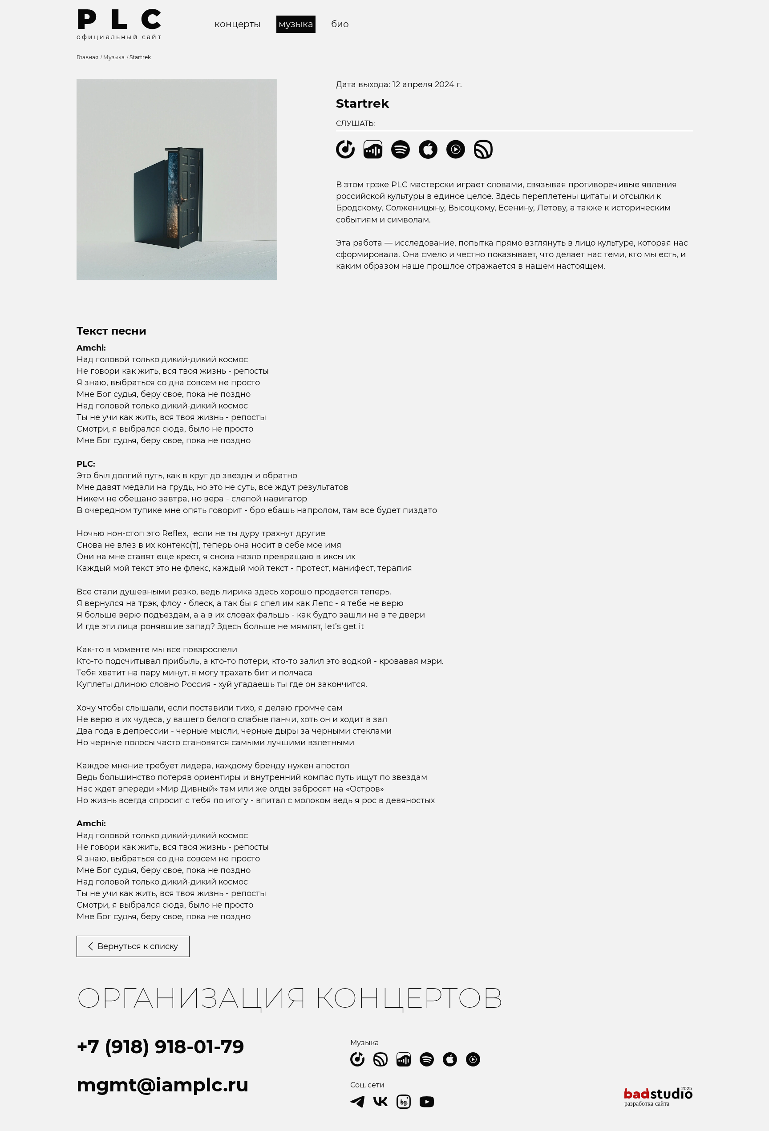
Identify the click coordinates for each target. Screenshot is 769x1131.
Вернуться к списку (137, 946)
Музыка (296, 24)
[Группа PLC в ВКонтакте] (380, 1102)
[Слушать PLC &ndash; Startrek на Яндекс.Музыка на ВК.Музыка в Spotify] (400, 149)
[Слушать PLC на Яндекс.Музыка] (357, 1059)
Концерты (238, 24)
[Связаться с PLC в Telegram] (357, 1102)
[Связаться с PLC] (427, 1102)
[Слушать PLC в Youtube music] (473, 1059)
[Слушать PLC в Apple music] (450, 1059)
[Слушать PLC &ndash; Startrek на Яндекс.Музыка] (345, 149)
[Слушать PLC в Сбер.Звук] (380, 1059)
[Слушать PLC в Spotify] (427, 1059)
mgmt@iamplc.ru (163, 1084)
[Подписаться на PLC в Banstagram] (404, 1102)
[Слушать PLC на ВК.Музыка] (404, 1059)
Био (340, 24)
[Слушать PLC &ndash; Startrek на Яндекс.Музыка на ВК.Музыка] (373, 149)
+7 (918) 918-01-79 (160, 1046)
